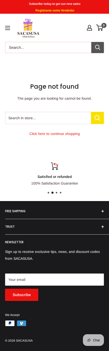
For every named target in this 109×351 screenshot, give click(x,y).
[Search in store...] (97, 118)
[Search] (97, 47)
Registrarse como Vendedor (54, 10)
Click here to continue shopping (54, 134)
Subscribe (22, 295)
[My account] (89, 27)
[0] (100, 28)
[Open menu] (7, 28)
